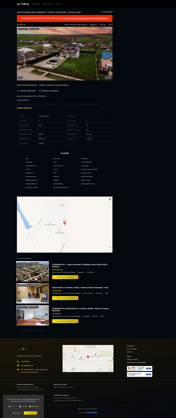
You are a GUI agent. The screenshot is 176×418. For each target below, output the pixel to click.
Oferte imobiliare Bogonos (27, 85)
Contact (58, 4)
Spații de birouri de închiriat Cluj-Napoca (65, 398)
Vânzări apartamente (25, 384)
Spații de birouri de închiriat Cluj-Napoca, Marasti (68, 400)
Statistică (24, 406)
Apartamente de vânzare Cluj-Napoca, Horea (30, 389)
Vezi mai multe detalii (65, 277)
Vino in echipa (47, 4)
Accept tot (30, 413)
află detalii (29, 399)
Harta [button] (109, 77)
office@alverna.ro (27, 365)
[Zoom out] (109, 250)
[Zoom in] (109, 247)
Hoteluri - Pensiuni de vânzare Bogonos (54, 85)
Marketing (34, 406)
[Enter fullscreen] (109, 199)
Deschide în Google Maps (29, 372)
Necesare (14, 406)
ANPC (129, 356)
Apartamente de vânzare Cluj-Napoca (28, 387)
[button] (22, 53)
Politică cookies (132, 359)
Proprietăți (36, 4)
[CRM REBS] (92, 412)
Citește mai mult (24, 108)
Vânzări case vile (60, 384)
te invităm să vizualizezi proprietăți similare (85, 18)
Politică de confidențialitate (136, 362)
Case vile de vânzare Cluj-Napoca (63, 387)
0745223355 (25, 361)
